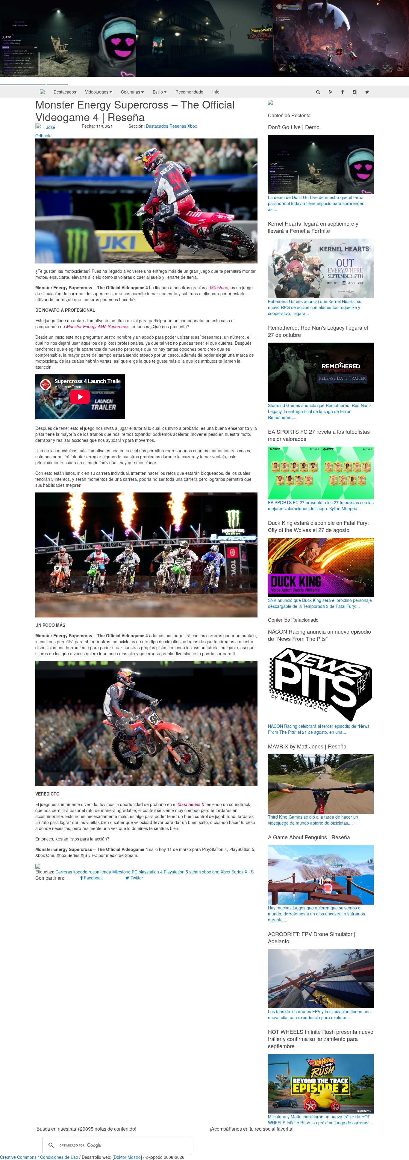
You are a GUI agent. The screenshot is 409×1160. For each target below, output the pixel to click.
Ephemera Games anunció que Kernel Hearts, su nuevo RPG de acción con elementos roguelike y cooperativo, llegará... (314, 307)
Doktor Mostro (127, 1157)
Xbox (192, 126)
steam (195, 872)
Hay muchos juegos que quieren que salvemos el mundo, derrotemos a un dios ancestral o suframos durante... (316, 914)
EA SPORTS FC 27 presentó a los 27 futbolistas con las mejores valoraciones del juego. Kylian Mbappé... (321, 505)
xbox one (210, 872)
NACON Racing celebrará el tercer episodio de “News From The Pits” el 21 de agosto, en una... (318, 729)
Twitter (136, 878)
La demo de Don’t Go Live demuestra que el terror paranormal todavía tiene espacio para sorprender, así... (316, 203)
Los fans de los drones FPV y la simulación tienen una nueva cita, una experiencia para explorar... (319, 1014)
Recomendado (189, 92)
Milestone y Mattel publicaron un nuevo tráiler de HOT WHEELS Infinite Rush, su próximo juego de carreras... (320, 1120)
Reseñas (177, 126)
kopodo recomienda (92, 872)
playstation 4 (151, 872)
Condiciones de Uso (59, 1157)
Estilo (158, 92)
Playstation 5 (176, 872)
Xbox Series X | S (237, 872)
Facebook (93, 878)
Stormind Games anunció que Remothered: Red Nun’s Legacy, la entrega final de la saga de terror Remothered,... (320, 411)
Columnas (131, 92)
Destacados (65, 92)
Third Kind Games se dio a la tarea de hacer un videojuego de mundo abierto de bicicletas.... (313, 820)
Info (215, 92)
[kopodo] (42, 92)
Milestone (121, 872)
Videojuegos (97, 92)
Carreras (63, 872)
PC (134, 872)
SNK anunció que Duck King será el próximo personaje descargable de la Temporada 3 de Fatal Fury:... (320, 603)
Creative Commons (18, 1157)
